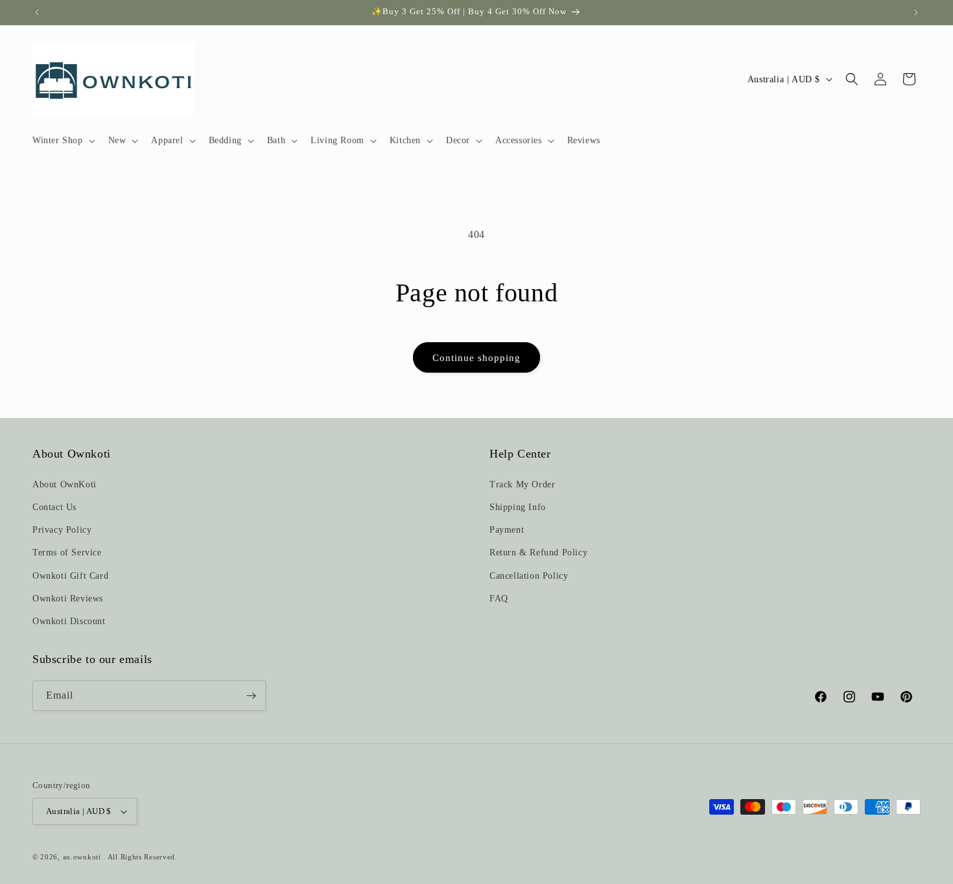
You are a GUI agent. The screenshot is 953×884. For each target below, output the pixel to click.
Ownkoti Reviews (67, 598)
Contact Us (54, 507)
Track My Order (522, 484)
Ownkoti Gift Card (70, 576)
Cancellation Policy (528, 576)
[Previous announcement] (37, 12)
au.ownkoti (82, 857)
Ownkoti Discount (69, 621)
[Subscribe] (251, 695)
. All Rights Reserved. (140, 857)
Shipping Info (517, 507)
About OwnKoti (64, 484)
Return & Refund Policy (538, 552)
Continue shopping (476, 358)
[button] (62, 140)
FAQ (498, 598)
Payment (506, 530)
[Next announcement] (916, 12)
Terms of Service (67, 552)
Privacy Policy (61, 530)
